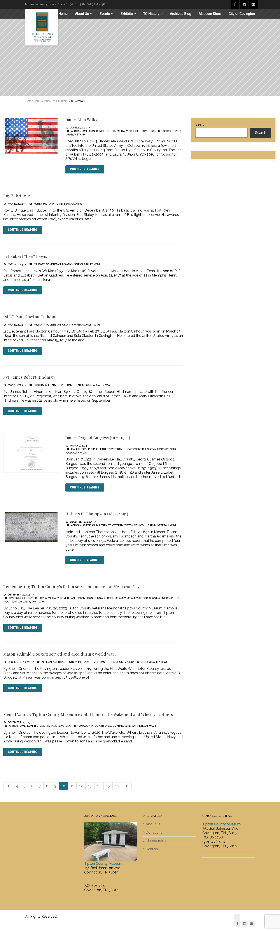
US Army (76, 203)
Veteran (163, 525)
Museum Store (210, 14)
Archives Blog (180, 14)
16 (117, 786)
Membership (156, 841)
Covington (103, 131)
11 (72, 786)
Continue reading (85, 169)
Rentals (152, 849)
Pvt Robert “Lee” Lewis (25, 256)
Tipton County (167, 131)
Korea (38, 203)
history (39, 385)
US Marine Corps (163, 598)
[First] (8, 786)
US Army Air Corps (157, 449)
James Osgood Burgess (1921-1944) (97, 437)
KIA (114, 131)
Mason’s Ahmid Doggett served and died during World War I (60, 654)
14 (99, 786)
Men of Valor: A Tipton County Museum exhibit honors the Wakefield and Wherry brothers (88, 714)
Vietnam (79, 134)
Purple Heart (97, 449)
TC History (151, 14)
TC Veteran (149, 131)
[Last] (127, 786)
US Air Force (105, 598)
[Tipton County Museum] (42, 27)
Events (105, 14)
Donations (154, 832)
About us (153, 824)
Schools (134, 131)
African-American (83, 131)
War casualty (83, 264)
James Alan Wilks (81, 119)
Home (63, 14)
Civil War (15, 598)
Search (200, 124)
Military (122, 131)
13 (90, 786)
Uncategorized (134, 449)
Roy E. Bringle (16, 195)
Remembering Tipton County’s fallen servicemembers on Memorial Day (71, 586)
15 (108, 786)
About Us (82, 14)
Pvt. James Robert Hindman (29, 377)
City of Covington (242, 14)
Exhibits (127, 14)
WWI (97, 264)
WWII (83, 452)
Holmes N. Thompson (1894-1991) (96, 513)
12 (81, 786)
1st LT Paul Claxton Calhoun (30, 316)
